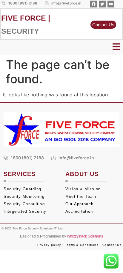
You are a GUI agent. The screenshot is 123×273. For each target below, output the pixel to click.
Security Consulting (24, 204)
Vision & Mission (83, 189)
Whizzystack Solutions (85, 236)
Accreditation (80, 211)
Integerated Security (25, 211)
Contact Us (112, 244)
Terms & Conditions (82, 244)
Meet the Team (81, 196)
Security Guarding (22, 189)
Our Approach (79, 204)
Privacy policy (49, 244)
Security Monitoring (24, 196)
